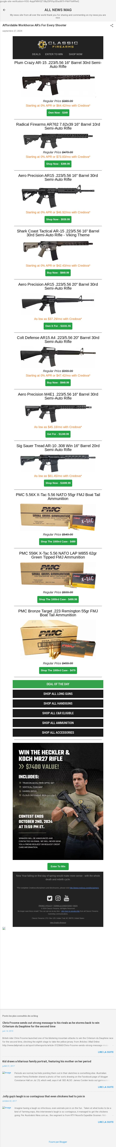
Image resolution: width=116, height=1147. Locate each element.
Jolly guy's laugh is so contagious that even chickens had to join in (43, 1096)
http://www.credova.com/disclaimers (84, 888)
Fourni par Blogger (58, 1142)
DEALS (37, 54)
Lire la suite (106, 1052)
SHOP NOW (76, 54)
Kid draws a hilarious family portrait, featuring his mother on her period (46, 1061)
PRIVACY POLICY (45, 906)
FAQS (75, 906)
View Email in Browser (58, 922)
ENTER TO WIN (55, 54)
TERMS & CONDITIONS (62, 906)
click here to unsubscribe (70, 911)
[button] (112, 26)
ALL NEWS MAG (58, 10)
